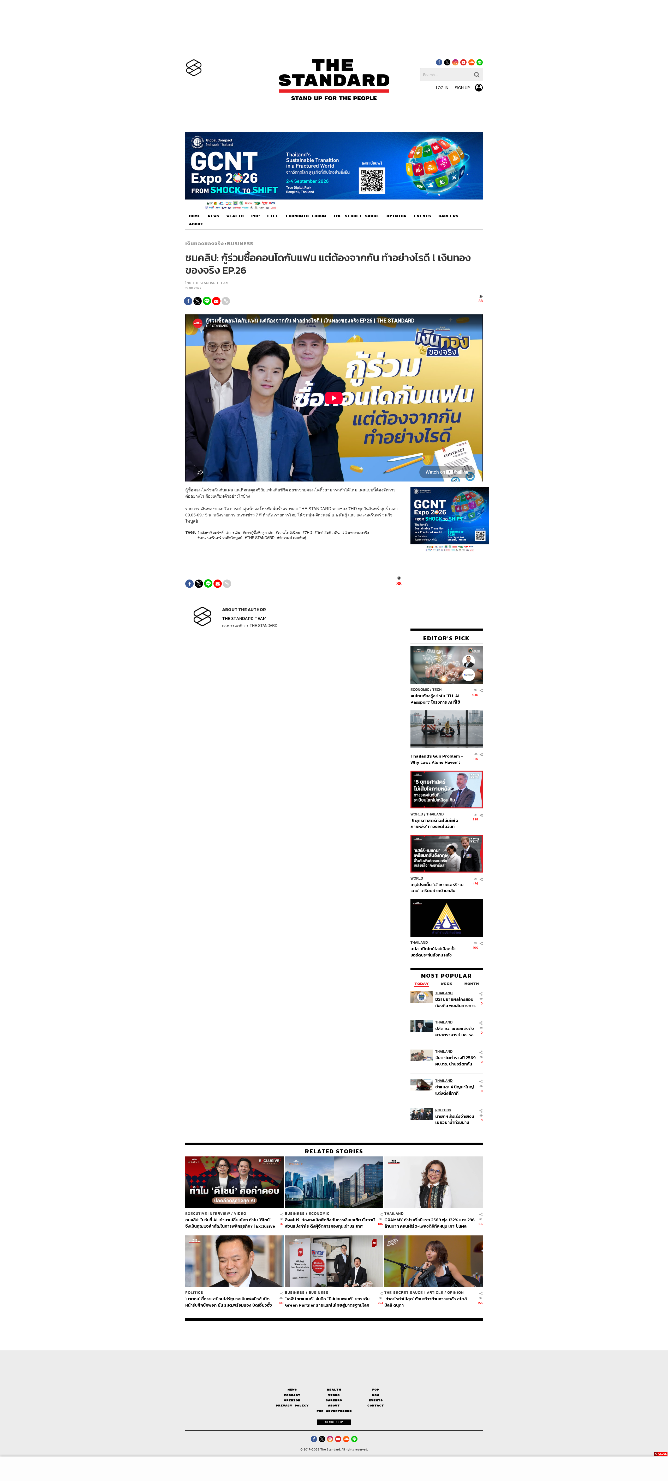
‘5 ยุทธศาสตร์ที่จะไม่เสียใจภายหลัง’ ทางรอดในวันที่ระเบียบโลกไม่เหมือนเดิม (434, 823)
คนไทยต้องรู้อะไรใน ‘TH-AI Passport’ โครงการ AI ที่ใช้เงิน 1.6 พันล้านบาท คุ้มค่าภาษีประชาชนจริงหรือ (436, 699)
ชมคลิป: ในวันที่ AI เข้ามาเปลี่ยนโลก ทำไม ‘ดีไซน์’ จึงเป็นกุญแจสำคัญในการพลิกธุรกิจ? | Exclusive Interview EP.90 (230, 1223)
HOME (194, 216)
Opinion (455, 1293)
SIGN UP (462, 87)
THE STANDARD (261, 537)
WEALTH (235, 216)
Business (240, 243)
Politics (443, 1110)
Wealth (334, 1389)
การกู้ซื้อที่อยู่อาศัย (259, 532)
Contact (375, 1405)
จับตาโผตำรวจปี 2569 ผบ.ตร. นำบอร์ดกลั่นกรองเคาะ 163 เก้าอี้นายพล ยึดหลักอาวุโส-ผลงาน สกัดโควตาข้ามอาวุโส (455, 1061)
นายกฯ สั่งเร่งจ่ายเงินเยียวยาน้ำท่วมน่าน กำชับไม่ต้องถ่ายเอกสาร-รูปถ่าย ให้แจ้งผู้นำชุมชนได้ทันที (454, 1119)
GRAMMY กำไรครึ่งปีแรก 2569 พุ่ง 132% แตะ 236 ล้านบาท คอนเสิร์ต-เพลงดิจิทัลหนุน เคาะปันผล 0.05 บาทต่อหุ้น (429, 1223)
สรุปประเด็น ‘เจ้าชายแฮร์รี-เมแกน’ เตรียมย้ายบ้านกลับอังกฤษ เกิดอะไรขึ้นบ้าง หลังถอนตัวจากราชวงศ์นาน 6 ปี (436, 887)
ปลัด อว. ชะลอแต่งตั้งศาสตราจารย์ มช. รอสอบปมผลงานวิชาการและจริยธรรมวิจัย (455, 1032)
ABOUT (196, 224)
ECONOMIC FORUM (306, 216)
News (292, 1389)
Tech (437, 690)
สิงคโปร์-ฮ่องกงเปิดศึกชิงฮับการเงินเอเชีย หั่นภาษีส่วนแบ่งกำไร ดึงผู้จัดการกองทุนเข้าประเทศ (330, 1223)
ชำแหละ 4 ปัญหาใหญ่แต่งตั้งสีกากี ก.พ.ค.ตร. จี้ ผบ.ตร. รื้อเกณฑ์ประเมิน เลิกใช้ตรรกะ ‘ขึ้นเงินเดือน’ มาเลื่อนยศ (455, 1090)
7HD (308, 532)
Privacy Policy (292, 1405)
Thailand (435, 814)
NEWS (213, 216)
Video (240, 1214)
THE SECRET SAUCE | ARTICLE (413, 1293)
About (334, 1405)
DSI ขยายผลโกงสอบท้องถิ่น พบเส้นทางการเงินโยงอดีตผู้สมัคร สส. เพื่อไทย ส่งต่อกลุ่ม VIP (455, 1002)
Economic (419, 690)
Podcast (292, 1395)
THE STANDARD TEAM (210, 283)
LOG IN (442, 87)
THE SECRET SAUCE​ (356, 216)
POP (255, 216)
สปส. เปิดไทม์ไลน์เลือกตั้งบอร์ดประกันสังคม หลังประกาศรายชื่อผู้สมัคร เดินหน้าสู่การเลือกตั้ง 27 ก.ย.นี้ (434, 952)
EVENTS (422, 216)
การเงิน (234, 532)
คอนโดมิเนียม (289, 532)
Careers (334, 1400)
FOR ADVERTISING (334, 1411)
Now (375, 1395)
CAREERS (448, 216)
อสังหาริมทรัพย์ (212, 532)
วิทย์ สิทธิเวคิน (328, 532)
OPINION (396, 216)
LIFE (272, 216)
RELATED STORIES (334, 1151)
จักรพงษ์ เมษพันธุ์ (292, 537)
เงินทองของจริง (204, 243)
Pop (375, 1389)
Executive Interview (207, 1214)
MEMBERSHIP (334, 1422)
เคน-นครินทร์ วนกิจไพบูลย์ (221, 537)
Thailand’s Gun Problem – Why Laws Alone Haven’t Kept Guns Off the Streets (437, 759)
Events (376, 1400)
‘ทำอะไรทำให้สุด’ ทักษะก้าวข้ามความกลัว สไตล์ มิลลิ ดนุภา (425, 1302)
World (416, 814)
